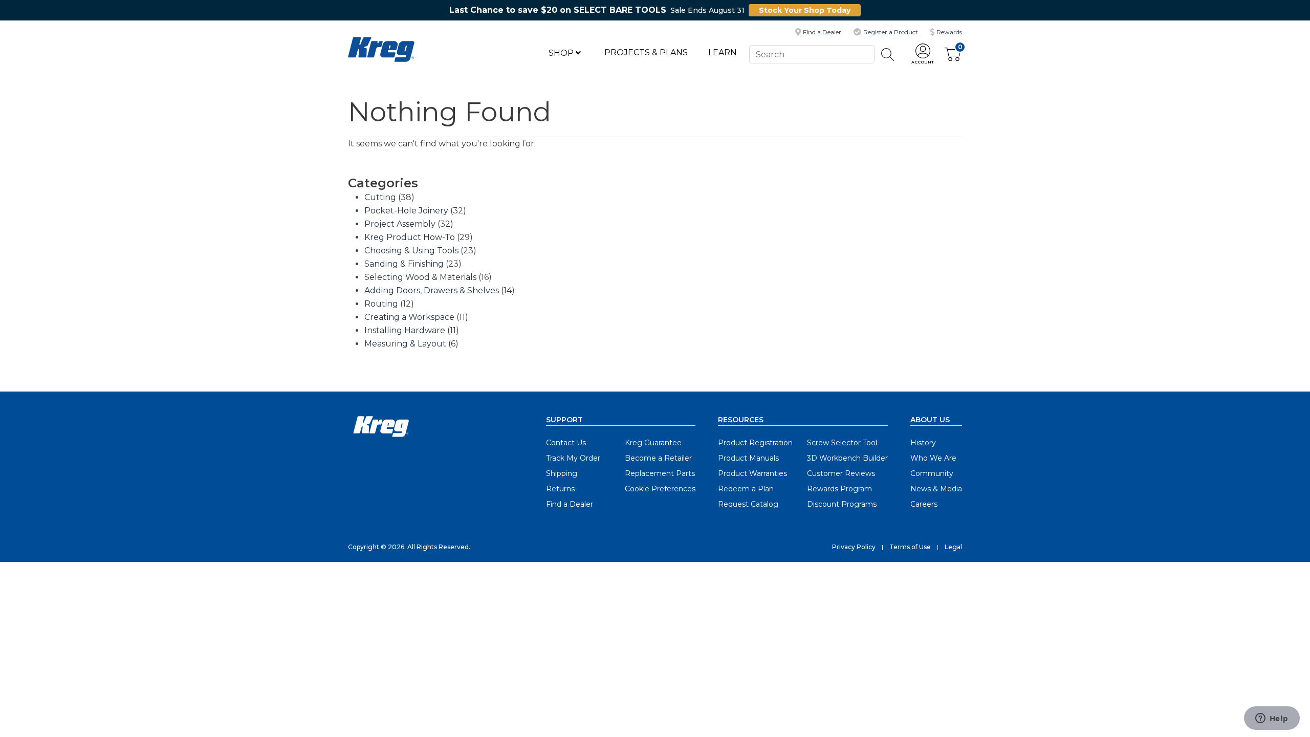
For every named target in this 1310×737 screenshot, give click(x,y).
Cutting (380, 197)
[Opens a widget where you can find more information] (1271, 719)
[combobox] (811, 54)
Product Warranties (752, 473)
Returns (560, 488)
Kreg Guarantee (653, 442)
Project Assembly (399, 224)
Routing (381, 304)
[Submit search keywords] (887, 54)
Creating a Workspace (409, 317)
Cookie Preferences (660, 488)
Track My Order (573, 458)
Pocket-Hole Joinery (406, 210)
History (923, 442)
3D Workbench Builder (847, 458)
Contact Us (566, 442)
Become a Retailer (658, 458)
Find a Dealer (569, 504)
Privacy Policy (854, 547)
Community (931, 473)
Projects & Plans (646, 52)
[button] (922, 55)
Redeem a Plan (746, 488)
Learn (722, 52)
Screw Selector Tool (842, 442)
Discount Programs (842, 504)
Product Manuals (748, 458)
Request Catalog (748, 504)
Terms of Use (910, 547)
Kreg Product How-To (409, 237)
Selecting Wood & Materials (420, 277)
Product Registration (755, 442)
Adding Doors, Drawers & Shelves (431, 290)
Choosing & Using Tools (411, 250)
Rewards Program (839, 488)
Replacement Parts (660, 473)
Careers (923, 504)
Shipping (561, 473)
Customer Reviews (841, 473)
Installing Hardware (404, 330)
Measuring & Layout (405, 344)
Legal (953, 547)
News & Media (936, 488)
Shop (562, 53)
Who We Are (933, 458)
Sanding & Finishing (404, 264)
